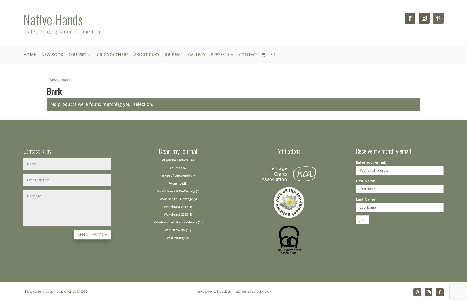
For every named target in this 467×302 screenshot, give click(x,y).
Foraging (175, 183)
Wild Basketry (175, 230)
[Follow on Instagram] (424, 18)
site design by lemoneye (252, 291)
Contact (249, 54)
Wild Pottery (176, 237)
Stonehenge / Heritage (176, 199)
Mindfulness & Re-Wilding (176, 191)
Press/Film (222, 54)
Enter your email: (371, 162)
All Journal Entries (175, 160)
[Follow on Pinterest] (438, 18)
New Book (52, 54)
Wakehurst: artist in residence (175, 222)
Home (29, 54)
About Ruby (147, 54)
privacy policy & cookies (214, 291)
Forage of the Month (175, 175)
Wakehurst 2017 (176, 206)
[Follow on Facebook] (410, 18)
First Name (365, 180)
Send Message (92, 234)
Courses (78, 54)
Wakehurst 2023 (176, 214)
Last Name (365, 199)
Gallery (196, 54)
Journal (174, 54)
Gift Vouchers (113, 54)
